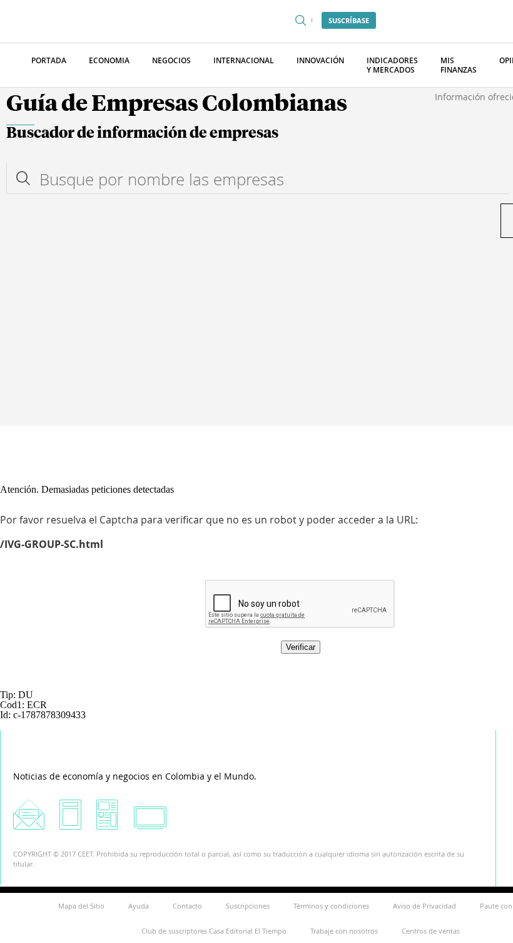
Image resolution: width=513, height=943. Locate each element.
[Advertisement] (256, 332)
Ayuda (138, 905)
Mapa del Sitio (81, 905)
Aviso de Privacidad (424, 905)
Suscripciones (248, 905)
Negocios (171, 60)
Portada (48, 60)
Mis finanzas (458, 65)
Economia (109, 60)
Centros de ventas (431, 930)
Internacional (243, 60)
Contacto (187, 905)
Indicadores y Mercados (392, 65)
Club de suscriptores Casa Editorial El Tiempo (214, 930)
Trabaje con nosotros (344, 930)
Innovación (320, 60)
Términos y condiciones (331, 905)
